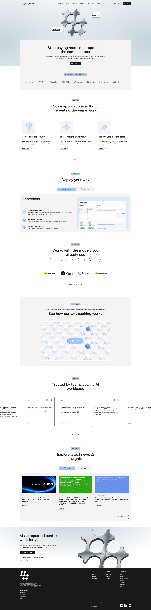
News (121, 576)
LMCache (122, 580)
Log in (119, 3)
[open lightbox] (75, 341)
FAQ (121, 586)
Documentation (124, 578)
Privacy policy (22, 594)
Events (108, 576)
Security (21, 598)
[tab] (66, 189)
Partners (74, 3)
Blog (121, 574)
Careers (108, 578)
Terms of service (23, 596)
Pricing (67, 3)
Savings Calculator (123, 583)
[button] (60, 3)
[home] (38, 3)
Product (94, 574)
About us (108, 574)
